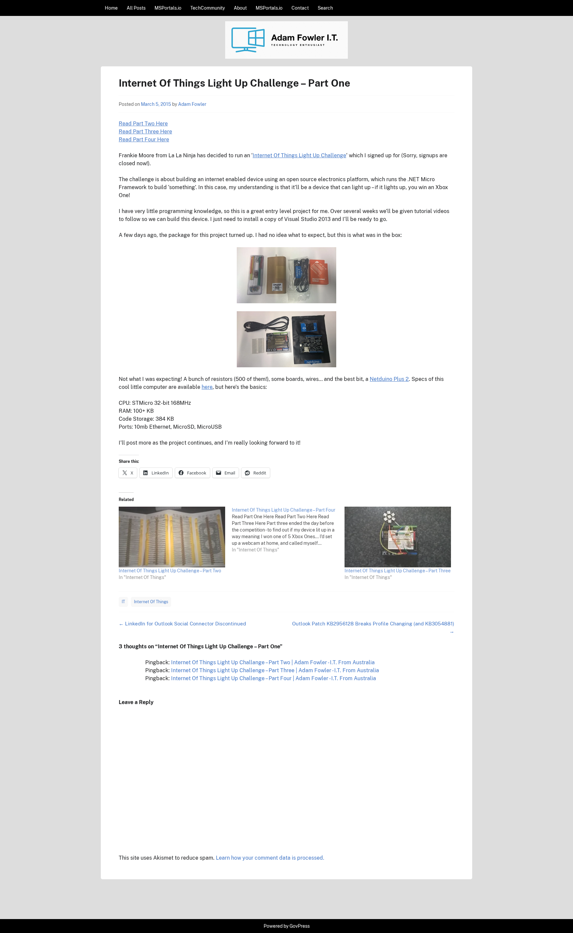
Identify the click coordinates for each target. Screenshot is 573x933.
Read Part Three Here (145, 131)
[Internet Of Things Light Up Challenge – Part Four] (288, 530)
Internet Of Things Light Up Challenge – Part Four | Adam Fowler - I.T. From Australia (273, 678)
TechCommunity (207, 8)
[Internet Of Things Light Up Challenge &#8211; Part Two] (172, 537)
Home (111, 8)
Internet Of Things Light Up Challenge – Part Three (398, 570)
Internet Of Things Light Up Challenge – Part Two (170, 570)
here (207, 387)
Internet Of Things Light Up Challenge (299, 155)
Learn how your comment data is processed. (270, 858)
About (240, 8)
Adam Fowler (192, 104)
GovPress (299, 926)
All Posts (136, 8)
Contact (300, 8)
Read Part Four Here (144, 139)
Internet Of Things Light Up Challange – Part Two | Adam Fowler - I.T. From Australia (273, 662)
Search (325, 8)
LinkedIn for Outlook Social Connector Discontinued (182, 623)
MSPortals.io (168, 8)
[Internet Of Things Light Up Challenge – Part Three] (398, 537)
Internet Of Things (151, 602)
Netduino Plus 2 (389, 379)
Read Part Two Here (143, 123)
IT (123, 602)
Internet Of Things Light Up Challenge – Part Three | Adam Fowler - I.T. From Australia (275, 670)
